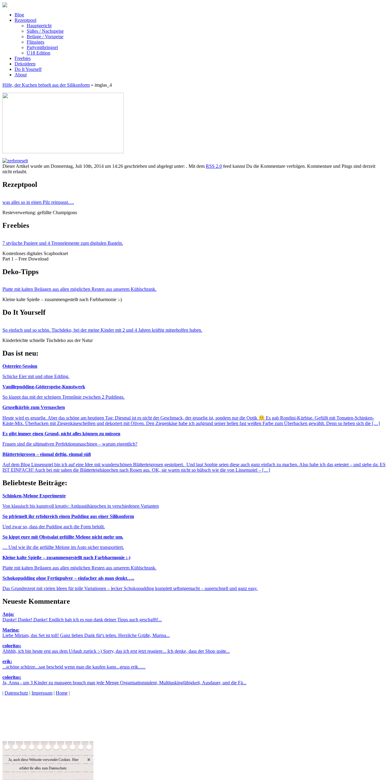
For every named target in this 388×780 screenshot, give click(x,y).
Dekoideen (25, 63)
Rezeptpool (25, 20)
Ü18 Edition (38, 52)
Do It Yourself (28, 69)
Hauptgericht (39, 25)
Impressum (42, 692)
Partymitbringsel (42, 47)
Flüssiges (35, 42)
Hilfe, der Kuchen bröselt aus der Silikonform (46, 85)
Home (62, 692)
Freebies (23, 58)
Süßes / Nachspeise (45, 31)
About (21, 74)
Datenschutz (16, 692)
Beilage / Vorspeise (45, 36)
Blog (19, 14)
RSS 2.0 (214, 166)
